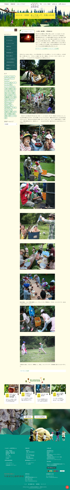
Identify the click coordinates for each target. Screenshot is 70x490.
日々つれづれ (8, 40)
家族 (5, 95)
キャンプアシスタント (30, 462)
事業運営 (7, 68)
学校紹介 (6, 4)
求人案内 (7, 458)
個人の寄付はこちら (51, 467)
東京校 (15, 97)
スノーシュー (7, 86)
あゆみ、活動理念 (9, 450)
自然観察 (11, 111)
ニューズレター (8, 37)
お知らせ (54, 4)
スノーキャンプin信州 (8, 84)
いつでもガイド (12, 76)
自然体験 (6, 111)
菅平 (15, 111)
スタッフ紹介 (47, 4)
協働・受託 (28, 456)
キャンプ (12, 78)
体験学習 (7, 46)
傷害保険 (37, 484)
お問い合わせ (62, 4)
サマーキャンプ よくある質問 (41, 48)
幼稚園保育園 (7, 97)
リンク (25, 484)
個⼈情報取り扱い (31, 484)
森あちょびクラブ (11, 99)
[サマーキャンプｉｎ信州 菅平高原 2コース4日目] (11, 394)
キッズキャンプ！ (9, 43)
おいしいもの (7, 78)
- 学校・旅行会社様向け (30, 451)
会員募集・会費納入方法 (10, 451)
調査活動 (9, 113)
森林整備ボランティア (9, 65)
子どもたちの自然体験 (30, 455)
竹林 (11, 109)
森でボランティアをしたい (9, 101)
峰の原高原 (10, 95)
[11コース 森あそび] (43, 394)
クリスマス (6, 80)
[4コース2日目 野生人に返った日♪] (58, 393)
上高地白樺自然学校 (9, 62)
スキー (15, 82)
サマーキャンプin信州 (24, 370)
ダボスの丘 (12, 86)
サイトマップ (43, 484)
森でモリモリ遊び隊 (8, 103)
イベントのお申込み (40, 417)
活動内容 (13, 4)
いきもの (6, 76)
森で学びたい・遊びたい (8, 105)
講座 (13, 113)
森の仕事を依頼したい (8, 107)
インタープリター (9, 462)
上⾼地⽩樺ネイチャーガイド (11, 465)
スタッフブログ (21, 4)
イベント (7, 49)
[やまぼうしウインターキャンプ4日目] (27, 393)
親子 (5, 113)
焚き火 (15, 107)
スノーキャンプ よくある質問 (53, 48)
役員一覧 (7, 454)
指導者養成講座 (8, 52)
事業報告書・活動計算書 (10, 453)
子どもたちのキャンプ (30, 454)
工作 (14, 95)
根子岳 (6, 99)
